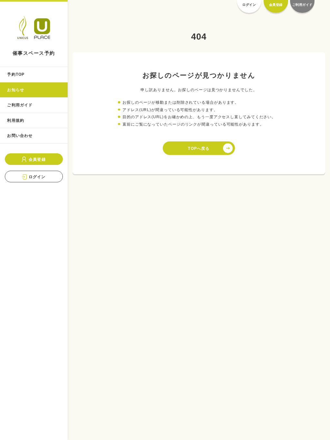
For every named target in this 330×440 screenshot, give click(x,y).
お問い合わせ (20, 135)
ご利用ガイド (20, 105)
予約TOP (15, 74)
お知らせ (15, 90)
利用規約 (15, 120)
